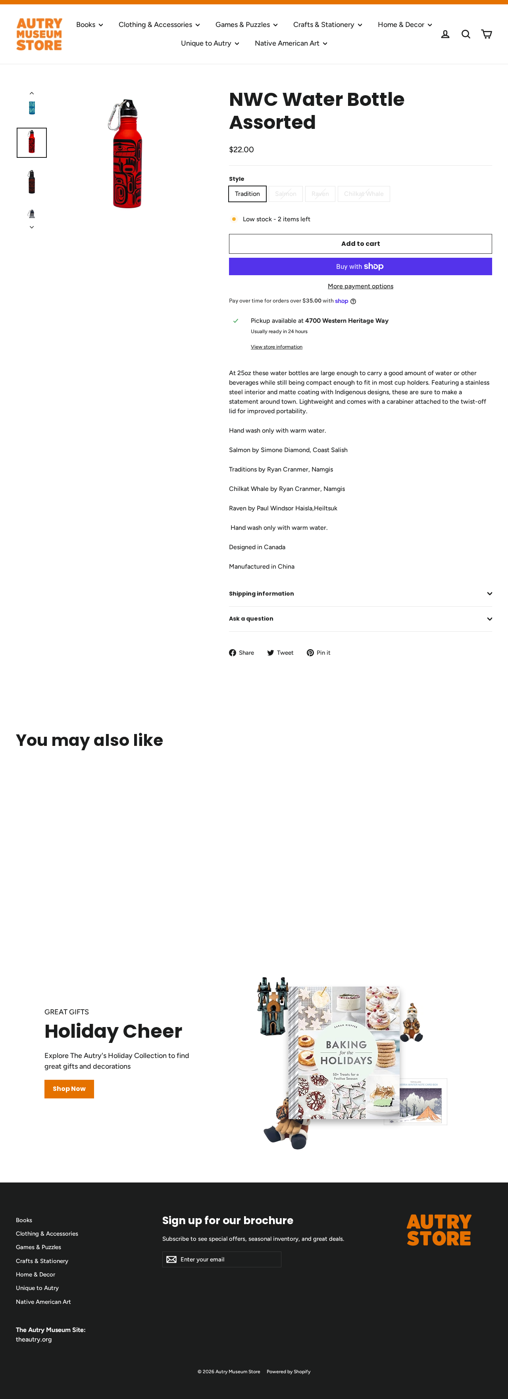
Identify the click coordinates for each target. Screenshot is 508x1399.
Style (236, 179)
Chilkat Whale (364, 193)
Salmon (285, 193)
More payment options (360, 286)
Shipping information (261, 594)
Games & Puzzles (243, 24)
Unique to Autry (207, 43)
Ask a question (251, 619)
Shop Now (69, 1088)
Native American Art (288, 43)
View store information (276, 347)
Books (86, 24)
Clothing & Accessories (156, 24)
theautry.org (34, 1339)
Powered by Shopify (288, 1371)
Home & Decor (402, 24)
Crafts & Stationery (324, 24)
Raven (320, 193)
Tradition (247, 193)
